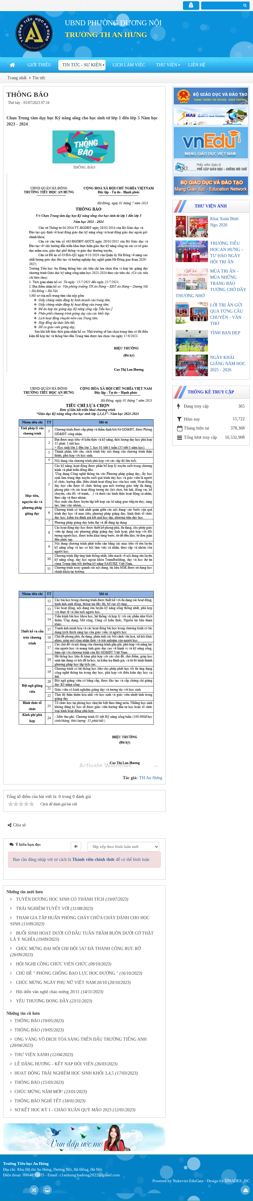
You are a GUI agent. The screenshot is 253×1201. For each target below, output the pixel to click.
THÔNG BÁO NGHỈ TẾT (38, 1101)
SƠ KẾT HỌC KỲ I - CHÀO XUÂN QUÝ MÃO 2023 (63, 1110)
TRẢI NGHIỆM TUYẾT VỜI (42, 908)
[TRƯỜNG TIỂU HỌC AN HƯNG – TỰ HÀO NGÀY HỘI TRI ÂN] (192, 251)
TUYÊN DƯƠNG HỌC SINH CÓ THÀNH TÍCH (60, 899)
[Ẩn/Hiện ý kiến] (76, 846)
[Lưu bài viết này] (156, 109)
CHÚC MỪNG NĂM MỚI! (39, 1091)
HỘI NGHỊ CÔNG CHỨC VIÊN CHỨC (51, 964)
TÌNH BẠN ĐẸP (225, 333)
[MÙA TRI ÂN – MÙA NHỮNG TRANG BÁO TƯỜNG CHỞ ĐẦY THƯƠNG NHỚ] (192, 279)
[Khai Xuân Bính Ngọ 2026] (192, 226)
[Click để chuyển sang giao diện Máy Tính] (47, 1190)
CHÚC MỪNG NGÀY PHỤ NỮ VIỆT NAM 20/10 (61, 982)
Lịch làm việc (129, 65)
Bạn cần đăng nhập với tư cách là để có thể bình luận (81, 859)
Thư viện (166, 65)
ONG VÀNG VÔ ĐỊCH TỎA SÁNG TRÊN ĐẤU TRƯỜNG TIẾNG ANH (81, 1039)
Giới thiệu (39, 65)
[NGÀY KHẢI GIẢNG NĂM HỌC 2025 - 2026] (192, 365)
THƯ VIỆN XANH (32, 1054)
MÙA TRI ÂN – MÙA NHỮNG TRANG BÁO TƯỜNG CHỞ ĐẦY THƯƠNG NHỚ (211, 283)
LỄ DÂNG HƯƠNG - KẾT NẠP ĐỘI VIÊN (54, 1064)
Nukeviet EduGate (188, 1180)
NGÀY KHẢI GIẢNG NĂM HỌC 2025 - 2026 (227, 363)
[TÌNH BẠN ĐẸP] (192, 341)
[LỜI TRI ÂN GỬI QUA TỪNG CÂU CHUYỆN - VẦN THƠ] (192, 313)
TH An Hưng (150, 777)
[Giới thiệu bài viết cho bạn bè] (138, 109)
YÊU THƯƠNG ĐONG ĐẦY (42, 1001)
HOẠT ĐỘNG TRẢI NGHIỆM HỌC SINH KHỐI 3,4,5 (64, 1073)
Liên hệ (196, 65)
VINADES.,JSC (237, 1180)
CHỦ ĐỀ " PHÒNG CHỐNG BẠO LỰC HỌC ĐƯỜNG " (67, 973)
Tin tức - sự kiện (82, 65)
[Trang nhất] (13, 65)
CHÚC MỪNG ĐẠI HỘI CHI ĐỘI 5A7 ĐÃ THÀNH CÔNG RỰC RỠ (78, 948)
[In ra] (146, 109)
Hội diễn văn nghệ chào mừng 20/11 (48, 991)
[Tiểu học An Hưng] (34, 33)
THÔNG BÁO (27, 1020)
